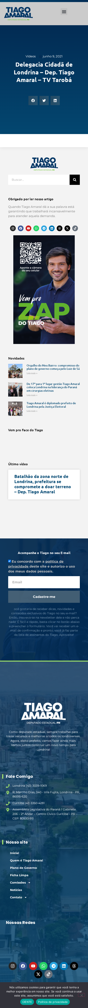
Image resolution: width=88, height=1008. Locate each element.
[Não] (81, 995)
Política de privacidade (53, 1001)
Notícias (16, 890)
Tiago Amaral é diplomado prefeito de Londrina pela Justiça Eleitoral (51, 404)
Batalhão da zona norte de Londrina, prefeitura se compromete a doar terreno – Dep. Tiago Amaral (42, 484)
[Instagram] (13, 228)
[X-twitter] (67, 228)
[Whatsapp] (36, 228)
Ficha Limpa (19, 875)
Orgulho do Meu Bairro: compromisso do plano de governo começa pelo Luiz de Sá (53, 367)
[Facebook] (21, 228)
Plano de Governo (23, 868)
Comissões (18, 882)
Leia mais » (32, 373)
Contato (16, 897)
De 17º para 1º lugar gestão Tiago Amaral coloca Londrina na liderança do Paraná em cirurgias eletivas (53, 387)
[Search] (75, 180)
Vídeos (31, 56)
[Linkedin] (52, 228)
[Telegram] (44, 228)
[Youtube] (28, 228)
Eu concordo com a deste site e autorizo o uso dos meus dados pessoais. (41, 566)
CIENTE (27, 1001)
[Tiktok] (75, 228)
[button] (64, 11)
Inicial (14, 853)
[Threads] (59, 228)
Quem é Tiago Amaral (26, 860)
